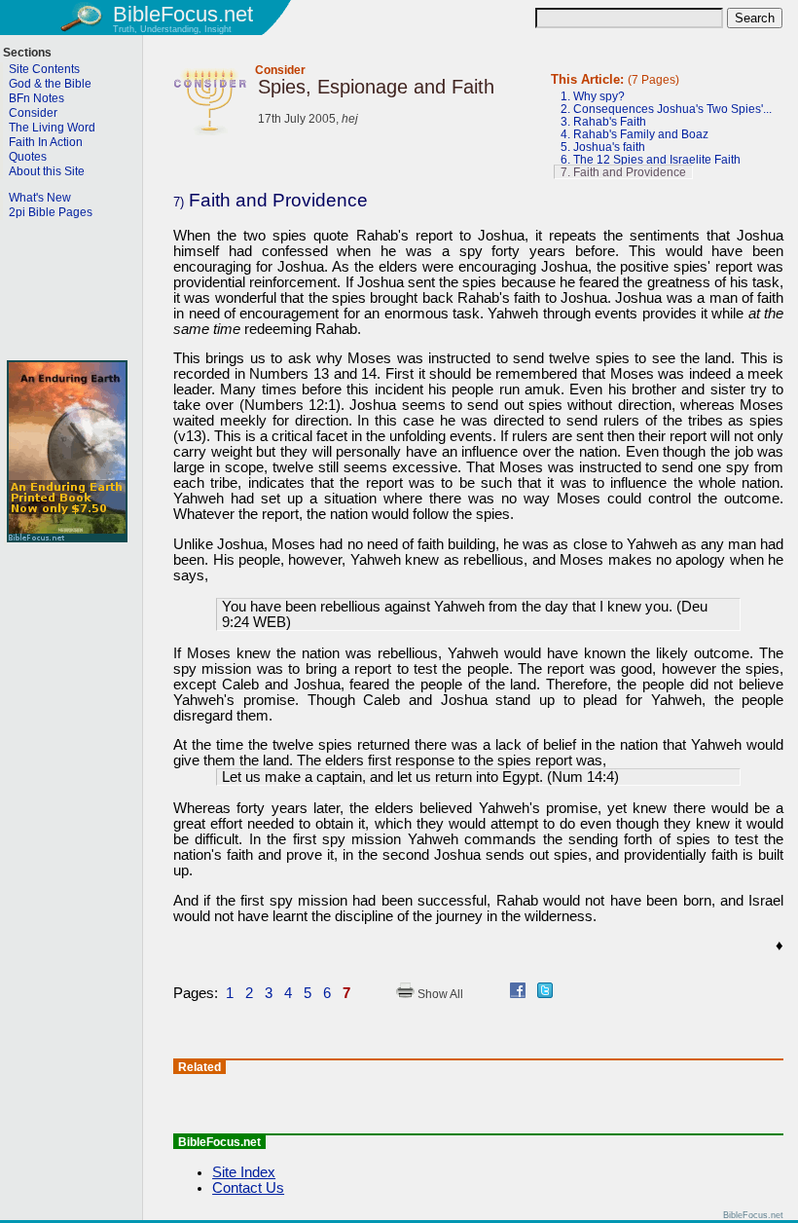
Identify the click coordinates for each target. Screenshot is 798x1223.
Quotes (28, 157)
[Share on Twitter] (545, 993)
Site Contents (44, 69)
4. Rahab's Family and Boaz (634, 134)
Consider (280, 69)
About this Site (47, 171)
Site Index (243, 1172)
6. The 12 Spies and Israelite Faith (651, 159)
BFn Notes (36, 98)
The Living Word (52, 127)
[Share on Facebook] (518, 993)
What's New (40, 197)
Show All (439, 993)
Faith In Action (46, 142)
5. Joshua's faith (603, 146)
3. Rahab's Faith (603, 121)
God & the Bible (50, 84)
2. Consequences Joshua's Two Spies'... (666, 108)
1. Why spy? (593, 96)
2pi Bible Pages (50, 212)
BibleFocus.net (183, 14)
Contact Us (248, 1188)
